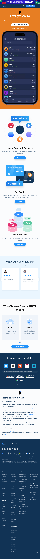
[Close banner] (38, 1)
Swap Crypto (20, 157)
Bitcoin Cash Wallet (14, 505)
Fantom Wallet (13, 490)
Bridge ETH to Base (22, 499)
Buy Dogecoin (4, 516)
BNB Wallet (12, 500)
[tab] (19, 342)
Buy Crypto (20, 201)
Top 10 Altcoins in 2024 (34, 487)
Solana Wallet (13, 474)
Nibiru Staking (13, 551)
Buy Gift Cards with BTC (34, 471)
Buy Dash (3, 528)
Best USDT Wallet (33, 497)
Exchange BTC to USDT (23, 479)
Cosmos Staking (13, 537)
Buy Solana (3, 523)
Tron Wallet (12, 502)
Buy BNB (3, 513)
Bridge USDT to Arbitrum (23, 504)
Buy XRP (3, 509)
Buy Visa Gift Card (33, 479)
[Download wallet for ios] (20, 376)
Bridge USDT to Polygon (23, 509)
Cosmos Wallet (13, 519)
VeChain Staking (13, 542)
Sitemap (3, 495)
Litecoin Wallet (13, 491)
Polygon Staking (13, 534)
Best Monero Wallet (33, 499)
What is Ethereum (33, 492)
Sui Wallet (12, 521)
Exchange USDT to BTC (23, 472)
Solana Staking (13, 549)
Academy (3, 488)
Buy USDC (3, 518)
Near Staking (13, 535)
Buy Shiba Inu (4, 520)
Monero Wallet (13, 472)
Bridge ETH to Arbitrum (23, 497)
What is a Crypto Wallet (34, 485)
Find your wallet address (32, 427)
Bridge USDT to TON (22, 511)
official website (33, 408)
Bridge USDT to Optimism (23, 506)
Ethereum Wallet (13, 476)
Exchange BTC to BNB (22, 481)
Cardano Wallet (13, 479)
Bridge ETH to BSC (22, 501)
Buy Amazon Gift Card (33, 476)
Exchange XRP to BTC (22, 476)
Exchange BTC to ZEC (22, 491)
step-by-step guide (12, 431)
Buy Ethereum (4, 504)
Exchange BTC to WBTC (23, 486)
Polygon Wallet (13, 493)
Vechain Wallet (13, 514)
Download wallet (20, 346)
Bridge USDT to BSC (22, 508)
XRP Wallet (12, 488)
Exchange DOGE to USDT (23, 488)
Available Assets (13, 528)
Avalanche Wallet (13, 498)
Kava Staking (13, 532)
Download (30, 5)
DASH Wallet (13, 517)
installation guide (29, 414)
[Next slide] (37, 279)
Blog (2, 486)
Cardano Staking (13, 546)
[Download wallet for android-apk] (30, 376)
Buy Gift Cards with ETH (34, 472)
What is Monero (32, 490)
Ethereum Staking (14, 530)
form (6, 434)
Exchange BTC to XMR (22, 474)
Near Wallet (12, 486)
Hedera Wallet (13, 516)
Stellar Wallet (13, 507)
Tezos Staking (13, 539)
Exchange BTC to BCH (22, 490)
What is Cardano (32, 494)
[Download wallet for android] (10, 376)
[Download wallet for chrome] (20, 380)
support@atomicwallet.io (13, 443)
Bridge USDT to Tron (22, 513)
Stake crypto (20, 244)
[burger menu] (37, 5)
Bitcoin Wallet (13, 471)
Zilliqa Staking (13, 544)
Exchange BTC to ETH (22, 471)
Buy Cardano (4, 527)
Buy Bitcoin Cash (4, 508)
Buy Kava (3, 525)
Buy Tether (3, 506)
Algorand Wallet (13, 481)
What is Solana (32, 489)
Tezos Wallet (13, 495)
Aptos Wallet (13, 512)
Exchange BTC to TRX (22, 483)
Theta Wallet (13, 483)
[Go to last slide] (2, 279)
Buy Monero (4, 511)
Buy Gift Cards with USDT (34, 474)
